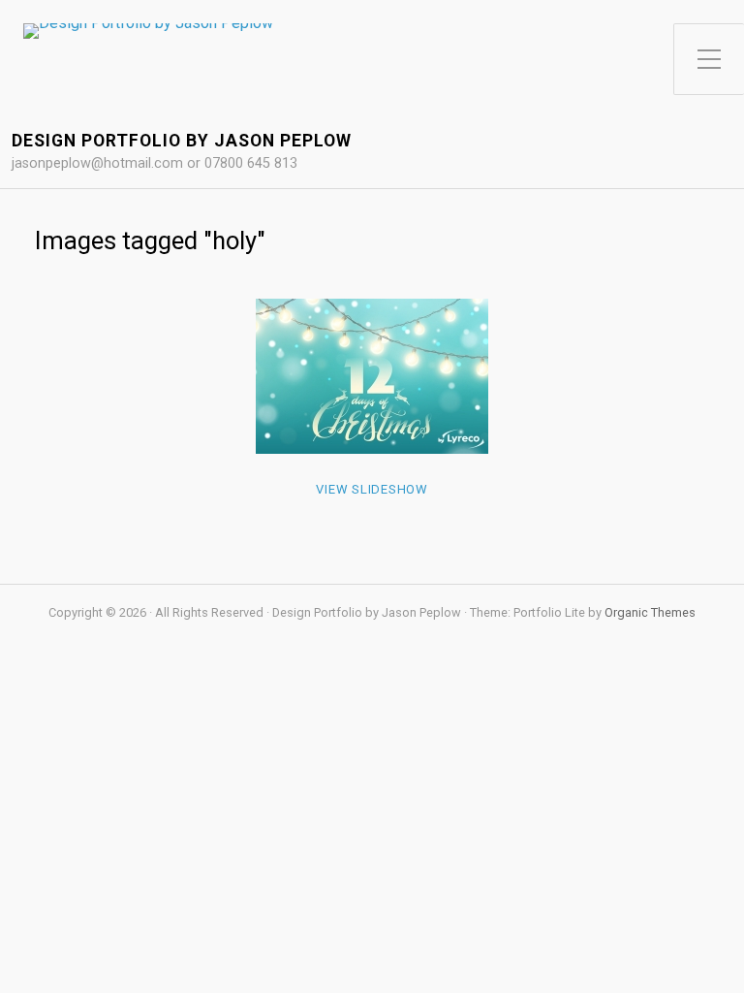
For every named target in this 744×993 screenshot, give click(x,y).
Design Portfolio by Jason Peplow (182, 141)
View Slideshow (372, 489)
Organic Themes (650, 612)
